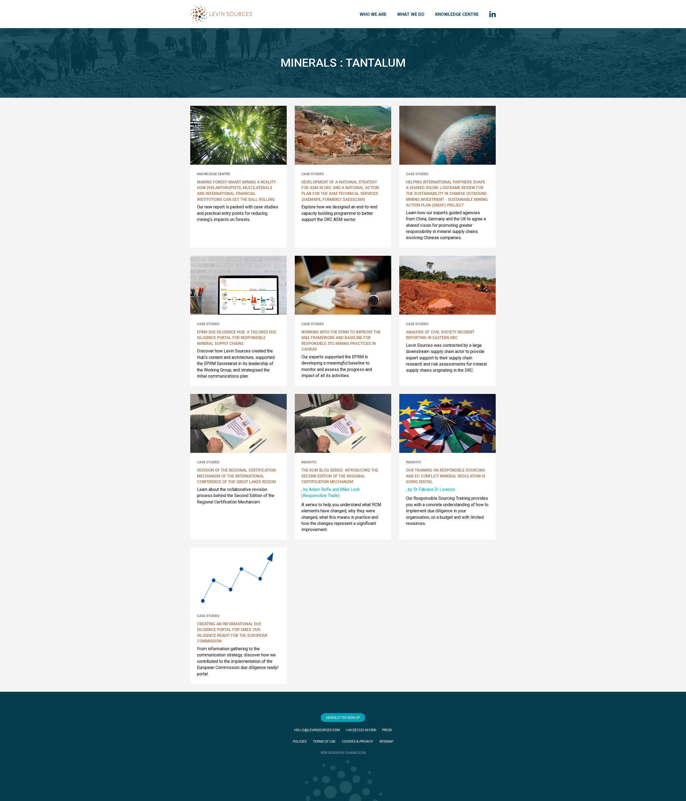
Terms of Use (324, 741)
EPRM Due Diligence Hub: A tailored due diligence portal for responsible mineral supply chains (236, 338)
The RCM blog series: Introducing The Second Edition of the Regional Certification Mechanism (339, 476)
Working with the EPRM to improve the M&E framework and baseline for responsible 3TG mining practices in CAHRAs (341, 341)
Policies (300, 741)
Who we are (373, 14)
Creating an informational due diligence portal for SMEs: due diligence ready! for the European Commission (232, 633)
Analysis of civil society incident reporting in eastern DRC (440, 335)
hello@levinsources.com (317, 730)
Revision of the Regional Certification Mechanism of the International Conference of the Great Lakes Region (236, 476)
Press (387, 730)
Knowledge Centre (457, 14)
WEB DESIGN (330, 753)
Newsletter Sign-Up (343, 718)
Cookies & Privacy (357, 741)
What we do (410, 14)
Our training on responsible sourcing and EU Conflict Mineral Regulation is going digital (445, 476)
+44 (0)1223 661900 (361, 730)
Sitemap (386, 741)
